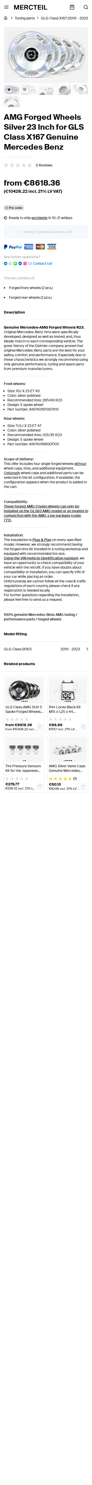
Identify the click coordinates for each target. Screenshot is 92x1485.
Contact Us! (42, 263)
